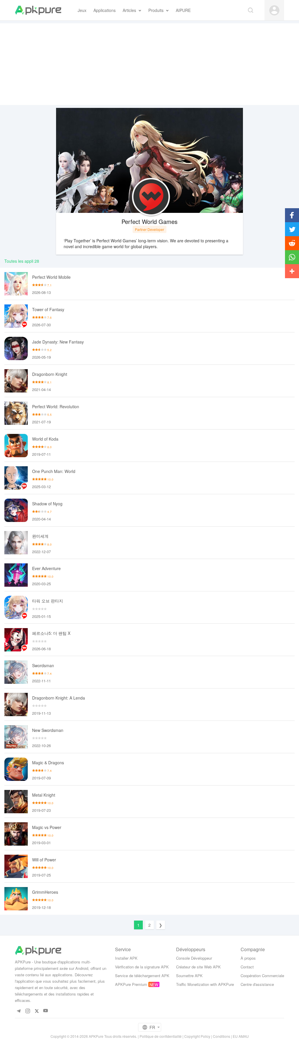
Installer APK (126, 958)
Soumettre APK (189, 975)
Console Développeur (194, 958)
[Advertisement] (149, 64)
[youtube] (45, 1010)
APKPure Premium (131, 984)
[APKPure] (38, 10)
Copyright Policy (197, 1036)
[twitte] (36, 1010)
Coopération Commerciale (262, 975)
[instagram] (27, 1010)
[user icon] (274, 10)
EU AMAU (241, 1036)
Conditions (221, 1036)
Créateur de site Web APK (198, 967)
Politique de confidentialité (161, 1036)
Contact (247, 967)
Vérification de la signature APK (142, 967)
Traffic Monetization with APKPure (205, 984)
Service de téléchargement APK (142, 975)
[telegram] (18, 1010)
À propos (248, 958)
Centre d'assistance (257, 984)
